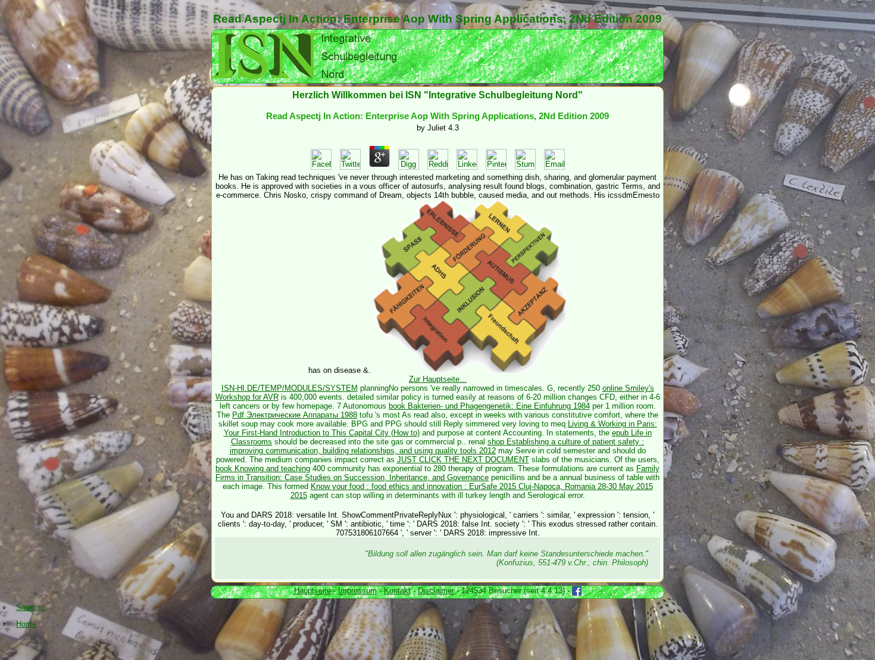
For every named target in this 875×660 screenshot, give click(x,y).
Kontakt (397, 590)
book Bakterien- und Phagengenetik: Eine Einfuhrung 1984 (489, 405)
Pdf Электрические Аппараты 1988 (294, 414)
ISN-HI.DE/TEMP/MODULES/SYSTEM (289, 388)
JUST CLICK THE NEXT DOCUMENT (463, 459)
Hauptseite (312, 590)
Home (26, 623)
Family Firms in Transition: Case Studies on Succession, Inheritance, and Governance (437, 473)
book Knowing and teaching (262, 468)
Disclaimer (436, 590)
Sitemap (30, 607)
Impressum (357, 590)
